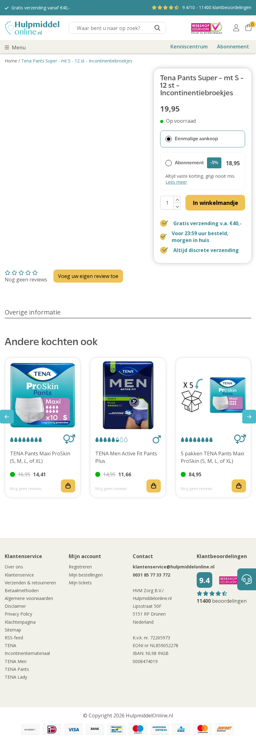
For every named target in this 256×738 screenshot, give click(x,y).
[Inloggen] (236, 27)
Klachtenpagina (20, 622)
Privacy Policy (18, 614)
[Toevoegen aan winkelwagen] (68, 486)
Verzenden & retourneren (30, 583)
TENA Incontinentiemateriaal (27, 649)
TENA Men (16, 661)
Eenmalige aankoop (196, 138)
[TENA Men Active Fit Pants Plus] (128, 395)
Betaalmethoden (22, 590)
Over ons (14, 567)
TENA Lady (16, 677)
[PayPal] (30, 729)
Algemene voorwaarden (29, 598)
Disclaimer (15, 606)
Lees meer (176, 182)
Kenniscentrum (189, 46)
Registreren (80, 567)
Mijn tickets (80, 583)
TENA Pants (17, 669)
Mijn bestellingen (86, 575)
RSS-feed (14, 638)
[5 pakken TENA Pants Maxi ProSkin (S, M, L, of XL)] (213, 395)
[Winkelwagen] (248, 28)
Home (11, 61)
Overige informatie (33, 312)
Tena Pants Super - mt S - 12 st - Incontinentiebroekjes (76, 61)
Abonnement (233, 46)
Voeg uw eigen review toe (88, 276)
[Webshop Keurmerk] (206, 28)
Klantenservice (19, 575)
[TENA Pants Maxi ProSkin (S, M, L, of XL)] (42, 395)
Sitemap (13, 630)
